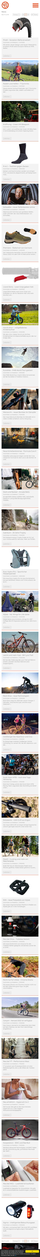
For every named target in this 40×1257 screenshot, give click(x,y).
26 (23, 14)
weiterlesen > (7, 56)
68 (32, 14)
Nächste (36, 14)
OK (32, 1251)
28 (28, 14)
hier (15, 1255)
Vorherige (15, 14)
